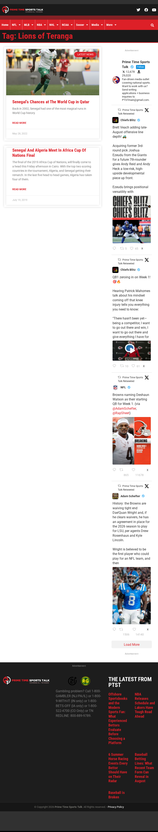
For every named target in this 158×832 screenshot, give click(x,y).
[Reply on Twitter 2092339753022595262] (115, 366)
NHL (52, 24)
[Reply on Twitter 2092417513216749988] (115, 249)
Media (95, 24)
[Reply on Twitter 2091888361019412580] (115, 472)
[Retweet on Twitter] (119, 109)
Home (5, 24)
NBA (39, 24)
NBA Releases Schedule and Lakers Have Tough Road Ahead (145, 705)
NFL (14, 24)
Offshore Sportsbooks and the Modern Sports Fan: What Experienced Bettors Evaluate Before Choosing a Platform (117, 718)
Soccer (80, 24)
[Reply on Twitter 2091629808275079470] (115, 632)
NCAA (65, 24)
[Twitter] (138, 10)
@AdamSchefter (124, 408)
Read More (19, 123)
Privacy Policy (116, 806)
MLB (26, 24)
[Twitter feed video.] (132, 351)
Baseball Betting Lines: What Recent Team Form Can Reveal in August (144, 767)
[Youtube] (154, 10)
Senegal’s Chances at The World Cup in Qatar (50, 101)
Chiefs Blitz (128, 120)
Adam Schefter (130, 496)
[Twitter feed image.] (132, 219)
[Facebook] (146, 10)
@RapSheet (121, 413)
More (109, 24)
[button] (152, 25)
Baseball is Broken (116, 794)
